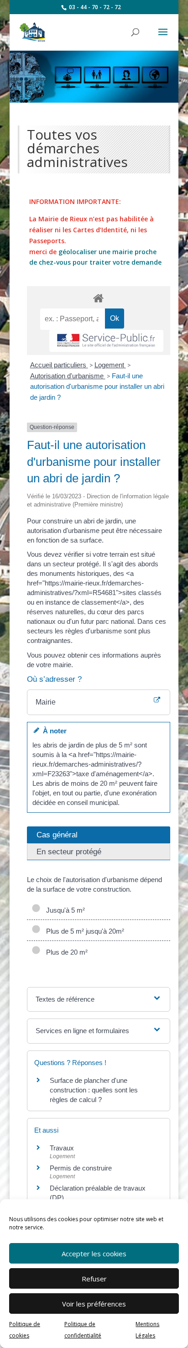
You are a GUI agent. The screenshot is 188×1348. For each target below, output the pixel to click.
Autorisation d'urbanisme (67, 376)
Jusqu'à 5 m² (63, 910)
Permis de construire (81, 1168)
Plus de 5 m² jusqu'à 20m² (83, 931)
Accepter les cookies (94, 1253)
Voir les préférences (94, 1303)
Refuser (94, 1278)
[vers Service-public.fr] (106, 341)
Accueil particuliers (59, 365)
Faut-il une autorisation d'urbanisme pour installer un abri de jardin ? (97, 387)
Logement (110, 365)
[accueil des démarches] (98, 297)
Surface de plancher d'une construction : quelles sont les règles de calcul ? (94, 1089)
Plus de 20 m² (65, 952)
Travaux (62, 1148)
